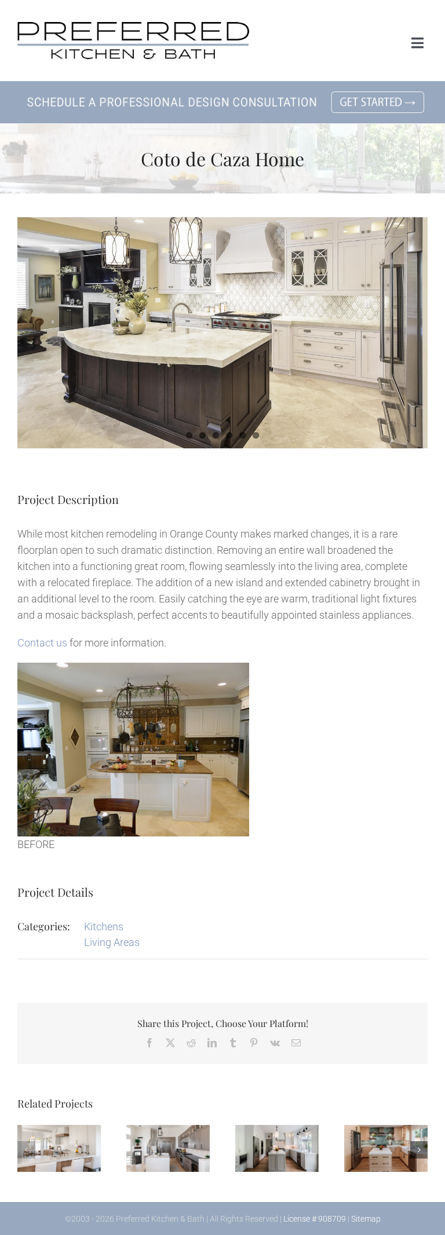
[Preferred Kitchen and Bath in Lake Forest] (133, 27)
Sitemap (366, 1218)
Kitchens (103, 926)
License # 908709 (314, 1218)
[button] (26, 1150)
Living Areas (112, 942)
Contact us (42, 643)
